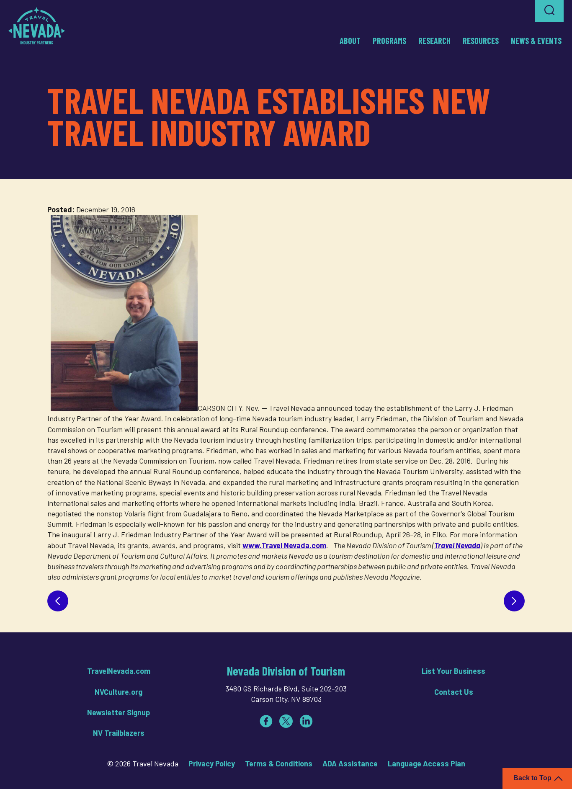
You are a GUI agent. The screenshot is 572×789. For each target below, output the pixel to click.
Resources (481, 41)
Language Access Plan (426, 763)
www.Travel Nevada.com (284, 545)
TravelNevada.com (118, 671)
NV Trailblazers (118, 732)
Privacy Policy (211, 763)
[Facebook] (266, 721)
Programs (389, 41)
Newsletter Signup (118, 712)
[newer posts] (57, 600)
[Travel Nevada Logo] (36, 25)
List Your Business (453, 671)
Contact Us (453, 691)
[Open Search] (549, 11)
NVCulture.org (118, 691)
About (350, 41)
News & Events (536, 41)
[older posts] (514, 600)
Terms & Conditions (278, 763)
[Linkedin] (306, 721)
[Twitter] (286, 721)
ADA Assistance (350, 763)
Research (434, 41)
